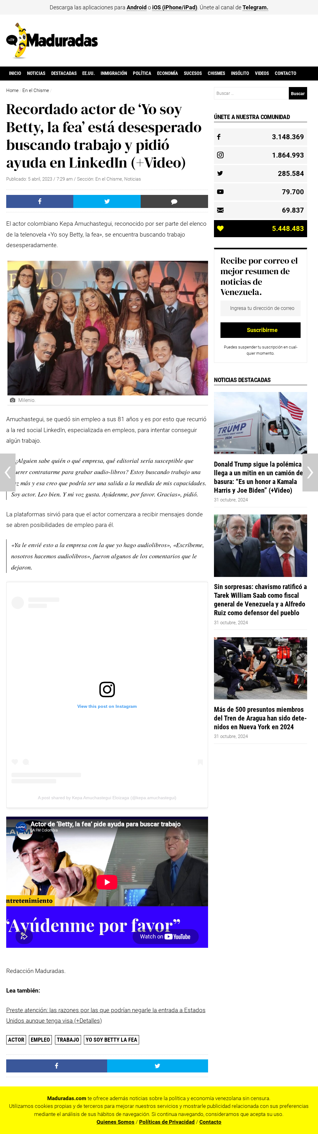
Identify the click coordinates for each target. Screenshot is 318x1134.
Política (142, 73)
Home (12, 90)
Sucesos (193, 73)
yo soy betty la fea (111, 1039)
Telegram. (255, 7)
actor (16, 1039)
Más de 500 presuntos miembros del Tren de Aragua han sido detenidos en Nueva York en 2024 (260, 718)
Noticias (36, 73)
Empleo (40, 1039)
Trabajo (68, 1039)
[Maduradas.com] (52, 56)
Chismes (216, 73)
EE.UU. (88, 73)
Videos (262, 73)
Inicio (15, 73)
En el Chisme (35, 90)
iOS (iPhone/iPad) (174, 7)
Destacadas (64, 73)
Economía (167, 73)
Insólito (240, 73)
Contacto (285, 73)
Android (137, 7)
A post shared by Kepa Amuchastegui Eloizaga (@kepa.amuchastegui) (107, 797)
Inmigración (114, 73)
